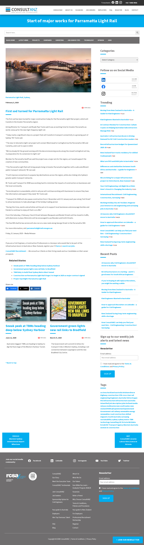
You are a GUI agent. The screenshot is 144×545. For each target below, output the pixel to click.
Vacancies (79, 10)
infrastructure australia (125, 400)
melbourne (111, 406)
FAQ (110, 10)
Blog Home (10, 40)
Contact (135, 10)
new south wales (123, 406)
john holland (127, 403)
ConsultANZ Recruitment (16, 251)
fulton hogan (132, 398)
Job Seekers (90, 10)
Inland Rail (104, 403)
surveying (125, 417)
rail (112, 411)
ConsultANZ (57, 10)
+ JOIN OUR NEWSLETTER (127, 539)
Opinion (101, 40)
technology (105, 422)
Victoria (125, 422)
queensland (119, 409)
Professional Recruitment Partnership (82, 518)
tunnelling (114, 422)
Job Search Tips (74, 40)
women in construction (109, 427)
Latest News (23, 40)
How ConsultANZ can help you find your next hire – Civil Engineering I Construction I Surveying (118, 233)
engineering (105, 398)
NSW (109, 409)
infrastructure (110, 400)
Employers (102, 10)
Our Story (55, 477)
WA (129, 422)
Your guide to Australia (60, 510)
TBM (131, 419)
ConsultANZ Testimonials (61, 485)
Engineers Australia (118, 398)
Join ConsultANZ (58, 492)
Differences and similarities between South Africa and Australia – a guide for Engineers (117, 169)
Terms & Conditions (131, 488)
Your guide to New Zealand (82, 510)
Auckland (111, 392)
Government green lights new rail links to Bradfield (34, 269)
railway (117, 411)
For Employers (78, 513)
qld (112, 409)
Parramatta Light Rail (14, 97)
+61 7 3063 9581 (131, 3)
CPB (120, 395)
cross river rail (128, 395)
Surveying (60, 40)
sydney (27, 97)
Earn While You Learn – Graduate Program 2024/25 (82, 486)
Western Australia (131, 425)
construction (113, 395)
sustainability (106, 419)
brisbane (126, 392)
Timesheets (105, 3)
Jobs (110, 40)
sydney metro (123, 419)
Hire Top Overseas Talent (61, 517)
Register (118, 10)
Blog (127, 10)
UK (120, 422)
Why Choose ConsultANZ (81, 499)
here (58, 246)
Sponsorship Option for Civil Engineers (60, 500)
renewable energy (127, 411)
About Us (69, 10)
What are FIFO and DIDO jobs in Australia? (119, 161)
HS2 (102, 400)
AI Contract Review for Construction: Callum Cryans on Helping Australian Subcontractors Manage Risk (118, 128)
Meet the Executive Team (61, 481)
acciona (103, 392)
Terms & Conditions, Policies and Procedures (81, 504)
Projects (36, 40)
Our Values (76, 481)
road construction (117, 414)
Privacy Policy (118, 366)
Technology (89, 40)
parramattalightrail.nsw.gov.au (39, 228)
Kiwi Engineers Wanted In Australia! (116, 119)
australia (118, 392)
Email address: (105, 353)
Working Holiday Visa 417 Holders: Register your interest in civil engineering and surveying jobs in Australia (119, 206)
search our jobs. (68, 246)
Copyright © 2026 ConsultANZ (58, 539)
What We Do (77, 477)
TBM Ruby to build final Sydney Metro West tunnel (34, 272)
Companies (48, 40)
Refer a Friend (77, 495)
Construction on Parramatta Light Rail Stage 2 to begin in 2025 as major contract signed (49, 275)
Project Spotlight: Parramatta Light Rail (30, 279)
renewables (105, 414)
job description (115, 403)
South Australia (114, 417)
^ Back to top (11, 363)
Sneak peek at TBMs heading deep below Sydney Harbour (37, 266)
